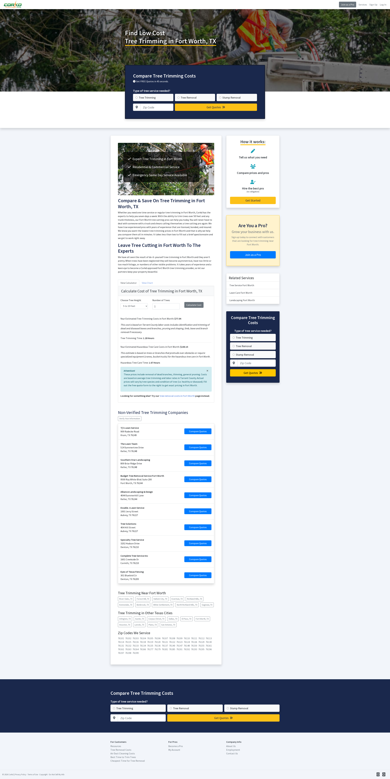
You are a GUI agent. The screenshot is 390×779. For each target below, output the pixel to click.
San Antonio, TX (168, 624)
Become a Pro (175, 746)
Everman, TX (177, 598)
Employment (233, 749)
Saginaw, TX (207, 604)
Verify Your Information (129, 418)
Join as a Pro (347, 4)
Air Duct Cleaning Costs (122, 753)
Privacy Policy (20, 774)
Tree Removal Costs (120, 749)
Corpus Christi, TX (156, 618)
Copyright (43, 774)
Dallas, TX (173, 618)
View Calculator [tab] (129, 282)
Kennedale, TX (125, 604)
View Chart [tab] (147, 282)
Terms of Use (33, 774)
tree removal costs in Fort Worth (177, 395)
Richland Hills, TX (194, 598)
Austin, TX (139, 618)
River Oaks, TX (125, 598)
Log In (383, 4)
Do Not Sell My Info (56, 774)
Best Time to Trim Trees (123, 757)
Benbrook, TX (143, 604)
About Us (231, 746)
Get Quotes (214, 107)
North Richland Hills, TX (187, 604)
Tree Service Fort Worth (241, 285)
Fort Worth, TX (202, 618)
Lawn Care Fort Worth (240, 292)
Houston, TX (124, 624)
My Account (174, 749)
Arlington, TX (125, 618)
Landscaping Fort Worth (242, 300)
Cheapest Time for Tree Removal (127, 760)
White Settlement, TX (162, 604)
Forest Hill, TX (143, 598)
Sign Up (373, 4)
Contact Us (232, 753)
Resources (115, 746)
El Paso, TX (186, 618)
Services (363, 4)
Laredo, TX (139, 624)
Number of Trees (161, 300)
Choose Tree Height (131, 300)
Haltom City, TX (160, 598)
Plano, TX (153, 624)
